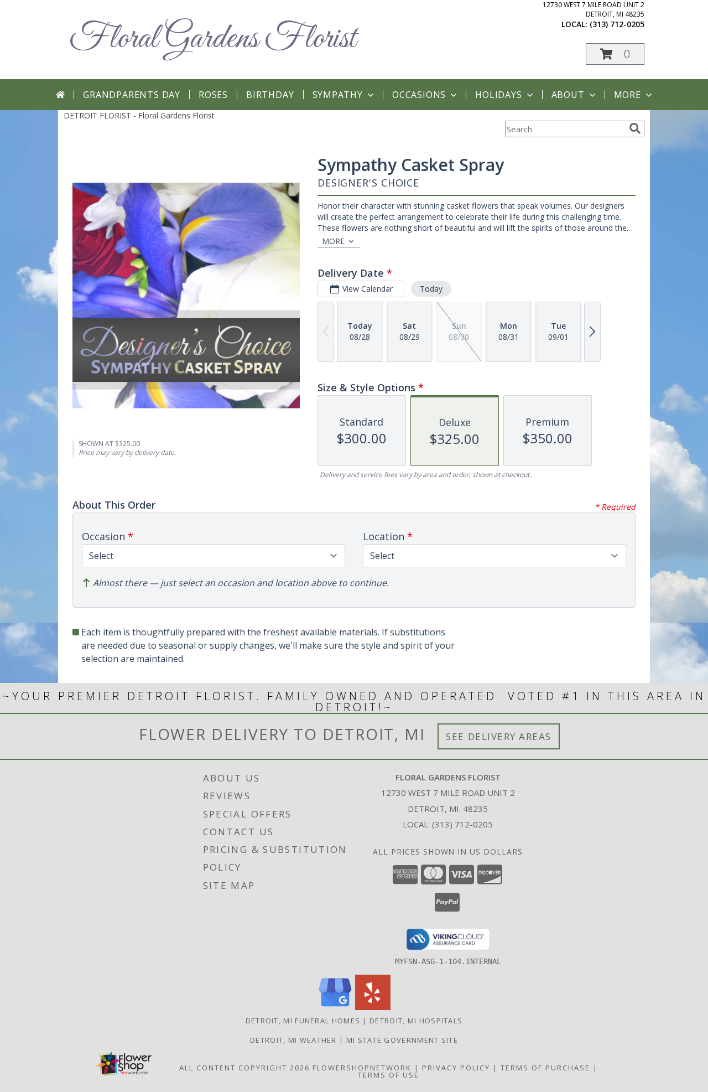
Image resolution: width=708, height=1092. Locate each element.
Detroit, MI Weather (293, 1040)
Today (431, 288)
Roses (213, 95)
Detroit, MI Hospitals (415, 1021)
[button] (615, 54)
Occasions (419, 95)
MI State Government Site (402, 1040)
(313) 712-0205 (617, 24)
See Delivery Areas (498, 736)
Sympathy (338, 95)
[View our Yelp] (373, 1007)
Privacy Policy (456, 1068)
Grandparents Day (131, 95)
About (568, 95)
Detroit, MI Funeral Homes (303, 1021)
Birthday (270, 95)
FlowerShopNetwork (362, 1068)
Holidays (498, 95)
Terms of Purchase (545, 1068)
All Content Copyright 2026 (244, 1068)
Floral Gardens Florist (212, 39)
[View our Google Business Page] (335, 1007)
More (627, 95)
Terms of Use (388, 1075)
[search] (635, 128)
